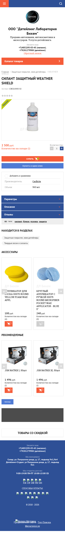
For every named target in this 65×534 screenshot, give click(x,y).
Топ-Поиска (44, 522)
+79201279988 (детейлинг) (33, 50)
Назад (7, 402)
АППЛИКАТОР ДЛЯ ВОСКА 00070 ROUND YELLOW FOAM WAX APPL (17, 295)
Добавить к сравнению (20, 176)
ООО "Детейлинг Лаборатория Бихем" (32, 31)
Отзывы (8, 214)
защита (43, 221)
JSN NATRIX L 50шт (16, 370)
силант (18, 221)
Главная (5, 72)
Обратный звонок (32, 53)
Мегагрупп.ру (32, 526)
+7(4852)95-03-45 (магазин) (32, 47)
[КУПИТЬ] (9, 324)
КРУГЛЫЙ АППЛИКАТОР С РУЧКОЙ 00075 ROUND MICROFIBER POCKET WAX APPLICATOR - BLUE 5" (47, 300)
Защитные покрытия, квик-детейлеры (28, 72)
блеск (26, 221)
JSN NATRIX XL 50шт (48, 370)
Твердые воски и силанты (16, 243)
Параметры (10, 199)
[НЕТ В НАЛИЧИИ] (40, 324)
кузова (34, 221)
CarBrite (36, 181)
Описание (9, 206)
